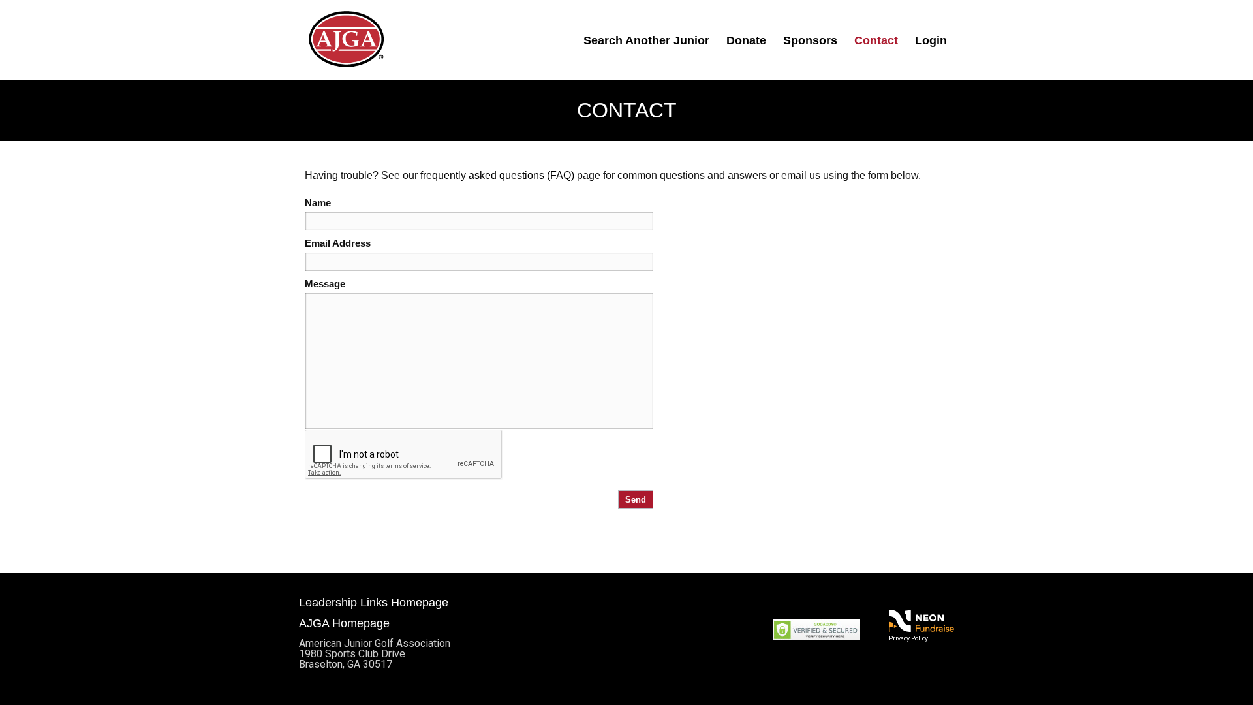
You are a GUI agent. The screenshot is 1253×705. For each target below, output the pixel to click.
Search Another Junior (646, 40)
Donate (746, 40)
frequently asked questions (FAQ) (497, 175)
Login (931, 40)
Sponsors (810, 40)
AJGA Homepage (344, 623)
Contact (876, 40)
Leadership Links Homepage (373, 602)
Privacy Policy (908, 638)
